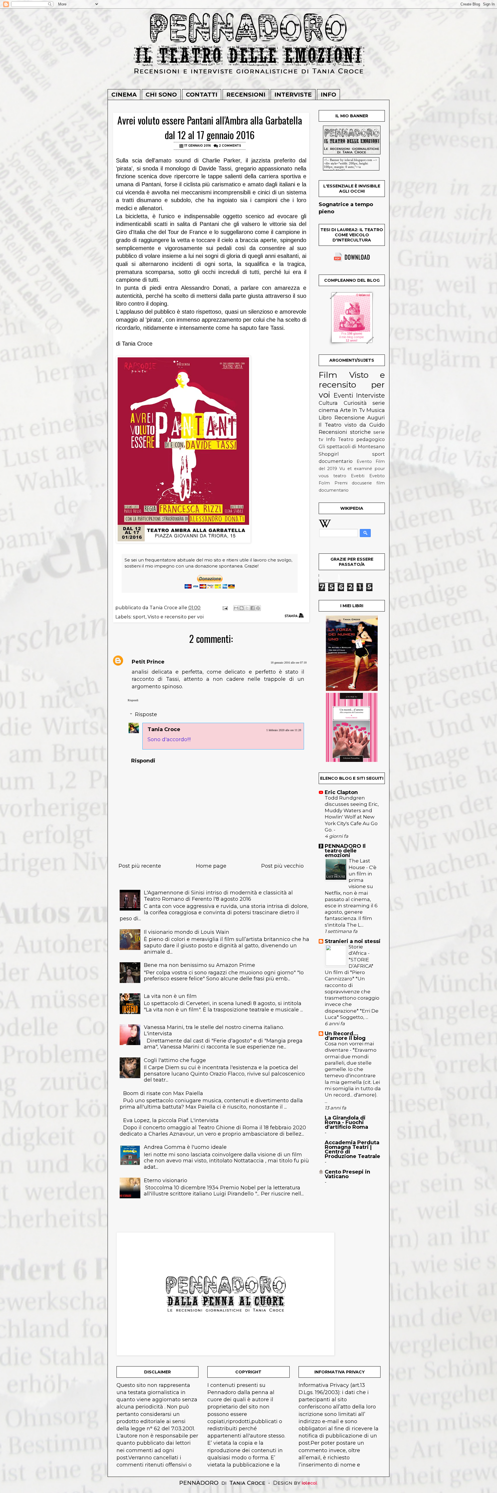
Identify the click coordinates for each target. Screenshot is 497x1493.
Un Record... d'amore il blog (345, 1035)
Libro (325, 418)
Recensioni (245, 94)
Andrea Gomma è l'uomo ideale (185, 1147)
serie (378, 403)
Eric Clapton (341, 792)
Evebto (377, 475)
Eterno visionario (165, 1180)
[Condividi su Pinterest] (258, 608)
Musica (375, 410)
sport (139, 617)
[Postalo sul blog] (241, 608)
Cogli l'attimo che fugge (175, 1060)
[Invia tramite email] (236, 608)
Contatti (201, 94)
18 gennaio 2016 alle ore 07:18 (289, 662)
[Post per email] (224, 607)
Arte (345, 410)
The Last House (359, 864)
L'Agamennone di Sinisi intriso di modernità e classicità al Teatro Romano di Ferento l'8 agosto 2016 (218, 896)
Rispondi (133, 700)
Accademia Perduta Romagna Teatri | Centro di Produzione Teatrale (352, 1149)
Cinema (124, 94)
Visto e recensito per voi (176, 617)
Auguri (376, 418)
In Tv (358, 410)
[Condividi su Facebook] (252, 608)
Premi (340, 483)
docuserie (362, 483)
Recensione (349, 418)
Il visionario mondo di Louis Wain (186, 932)
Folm (324, 483)
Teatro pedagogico (361, 439)
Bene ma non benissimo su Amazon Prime (199, 965)
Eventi (343, 395)
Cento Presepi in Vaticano (347, 1174)
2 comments (230, 145)
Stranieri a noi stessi (353, 941)
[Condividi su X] (247, 608)
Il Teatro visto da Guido (352, 425)
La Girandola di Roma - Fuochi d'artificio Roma (346, 1122)
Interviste (293, 94)
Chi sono (161, 94)
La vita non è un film (170, 996)
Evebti (357, 475)
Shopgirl (329, 454)
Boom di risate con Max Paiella (163, 1093)
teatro (339, 475)
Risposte (146, 714)
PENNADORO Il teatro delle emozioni (345, 850)
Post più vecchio (282, 866)
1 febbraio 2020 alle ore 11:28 (283, 730)
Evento (364, 461)
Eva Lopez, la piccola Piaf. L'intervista (171, 1120)
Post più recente (139, 866)
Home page (211, 866)
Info (328, 94)
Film (328, 375)
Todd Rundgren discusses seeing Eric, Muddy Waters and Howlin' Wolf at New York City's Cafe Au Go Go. (352, 814)
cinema (328, 410)
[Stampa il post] (294, 615)
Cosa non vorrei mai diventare (349, 1046)
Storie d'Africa (358, 950)
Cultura (328, 403)
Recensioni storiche (345, 432)
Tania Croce (164, 729)
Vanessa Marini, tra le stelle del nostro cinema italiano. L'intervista (214, 1030)
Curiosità (355, 403)
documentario (336, 461)
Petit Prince (148, 662)
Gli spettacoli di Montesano (352, 446)
